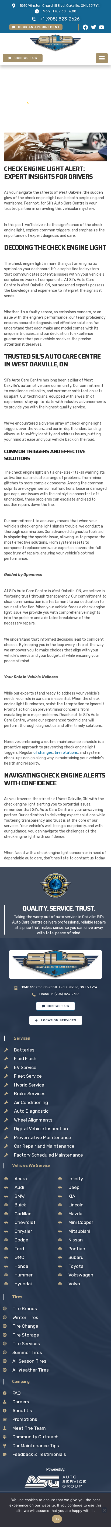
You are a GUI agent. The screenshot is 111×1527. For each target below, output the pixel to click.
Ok (56, 1519)
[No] (104, 1510)
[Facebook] (85, 27)
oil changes (43, 752)
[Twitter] (93, 27)
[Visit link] (55, 1482)
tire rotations (66, 752)
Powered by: (55, 1469)
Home (17, 102)
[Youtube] (101, 27)
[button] (101, 58)
